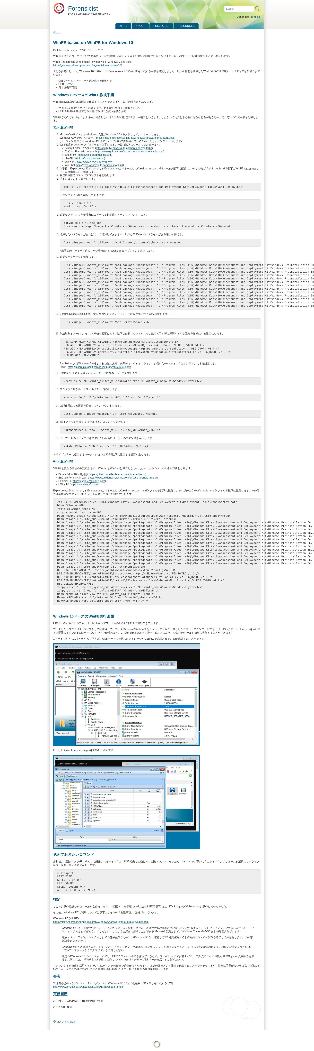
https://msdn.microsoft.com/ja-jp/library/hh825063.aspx (99, 367)
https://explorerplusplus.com (95, 154)
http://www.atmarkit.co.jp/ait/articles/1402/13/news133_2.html (88, 986)
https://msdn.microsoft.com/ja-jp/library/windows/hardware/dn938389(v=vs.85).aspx (101, 922)
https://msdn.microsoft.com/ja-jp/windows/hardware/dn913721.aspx (135, 137)
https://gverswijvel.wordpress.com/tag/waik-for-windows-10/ (87, 65)
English (255, 16)
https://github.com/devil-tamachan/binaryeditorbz (124, 148)
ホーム (57, 32)
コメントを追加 (65, 1021)
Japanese (243, 16)
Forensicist (83, 8)
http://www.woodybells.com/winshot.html (99, 165)
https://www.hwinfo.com (90, 158)
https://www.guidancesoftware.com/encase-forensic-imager (129, 151)
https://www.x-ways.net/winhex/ (94, 161)
